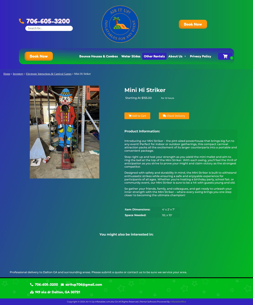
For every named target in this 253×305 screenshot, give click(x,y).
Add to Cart (138, 115)
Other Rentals (154, 56)
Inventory (18, 73)
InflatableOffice (178, 301)
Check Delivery (175, 115)
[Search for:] (49, 28)
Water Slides (130, 56)
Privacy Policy (200, 56)
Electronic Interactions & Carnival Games (48, 73)
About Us (175, 56)
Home (6, 73)
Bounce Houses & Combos (98, 56)
